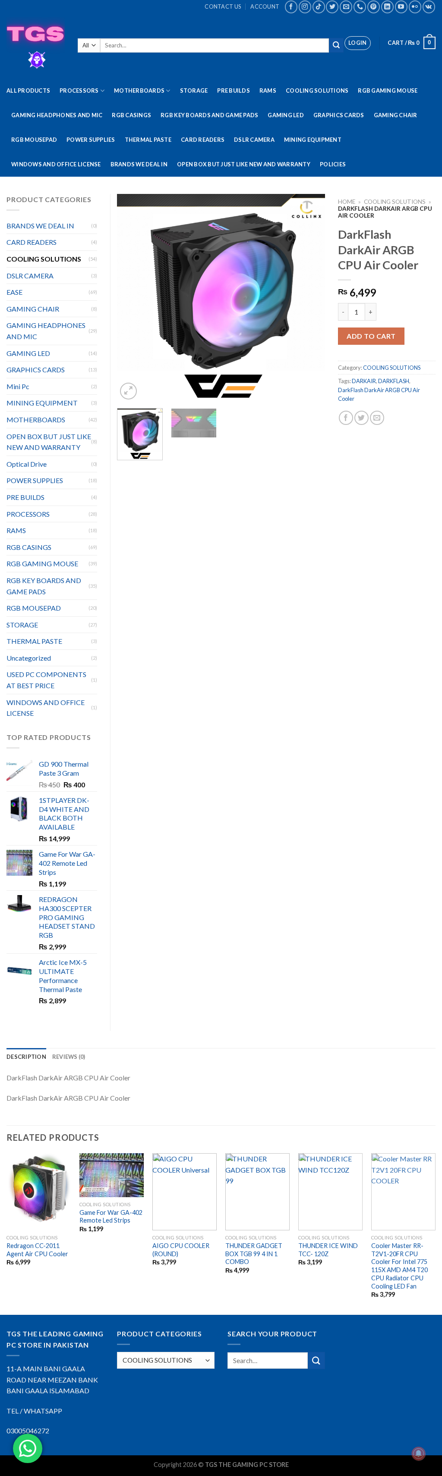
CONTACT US (223, 6)
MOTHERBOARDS (139, 90)
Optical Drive (26, 464)
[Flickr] (415, 6)
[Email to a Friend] (377, 418)
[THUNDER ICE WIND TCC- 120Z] (330, 1191)
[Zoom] (128, 391)
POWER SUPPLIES (90, 139)
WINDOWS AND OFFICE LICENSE (56, 164)
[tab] (26, 1056)
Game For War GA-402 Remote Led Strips (110, 1216)
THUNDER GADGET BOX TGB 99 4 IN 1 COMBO (253, 1253)
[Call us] (360, 6)
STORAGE (194, 90)
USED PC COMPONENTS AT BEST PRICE (46, 680)
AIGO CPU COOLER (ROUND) (180, 1250)
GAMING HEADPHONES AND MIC (56, 115)
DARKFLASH (393, 381)
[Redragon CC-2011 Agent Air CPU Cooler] (38, 1191)
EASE (14, 292)
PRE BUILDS (233, 90)
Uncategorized (28, 658)
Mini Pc (17, 386)
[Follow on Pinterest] (373, 6)
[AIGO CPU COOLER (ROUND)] (184, 1191)
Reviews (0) (68, 1056)
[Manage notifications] (419, 1453)
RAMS (267, 90)
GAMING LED (286, 115)
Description (26, 1056)
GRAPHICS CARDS (338, 115)
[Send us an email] (346, 6)
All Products (28, 90)
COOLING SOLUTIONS (317, 90)
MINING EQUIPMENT (312, 139)
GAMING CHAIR (395, 115)
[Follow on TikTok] (319, 6)
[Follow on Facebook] (291, 6)
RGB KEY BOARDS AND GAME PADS (209, 115)
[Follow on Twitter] (332, 6)
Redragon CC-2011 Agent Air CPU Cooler (37, 1250)
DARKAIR (364, 381)
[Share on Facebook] (346, 418)
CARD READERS (202, 139)
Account (264, 6)
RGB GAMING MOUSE (387, 90)
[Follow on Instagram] (305, 6)
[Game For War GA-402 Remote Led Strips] (111, 1175)
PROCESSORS (79, 90)
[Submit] (336, 45)
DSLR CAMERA (254, 139)
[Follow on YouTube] (401, 6)
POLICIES (333, 164)
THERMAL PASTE (148, 139)
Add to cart (371, 336)
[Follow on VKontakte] (429, 6)
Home (346, 201)
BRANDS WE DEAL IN (138, 164)
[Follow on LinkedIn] (387, 6)
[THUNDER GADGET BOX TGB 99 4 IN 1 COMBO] (257, 1191)
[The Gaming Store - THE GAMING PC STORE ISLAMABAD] (35, 46)
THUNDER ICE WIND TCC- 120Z (328, 1250)
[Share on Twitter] (361, 418)
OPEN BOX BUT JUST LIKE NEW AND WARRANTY (243, 164)
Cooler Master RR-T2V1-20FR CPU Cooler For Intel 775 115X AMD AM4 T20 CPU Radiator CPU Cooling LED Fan (399, 1266)
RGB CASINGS (131, 115)
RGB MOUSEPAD (34, 139)
